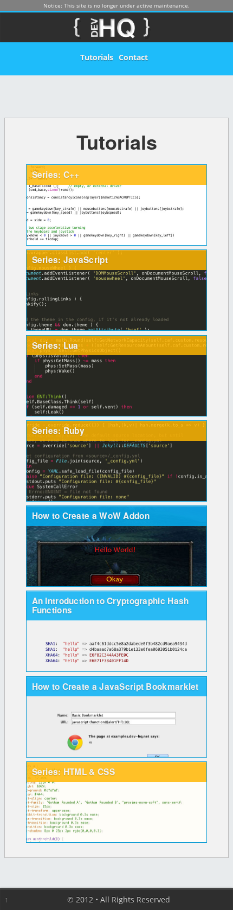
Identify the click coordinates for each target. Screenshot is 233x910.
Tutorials (96, 57)
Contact (133, 57)
